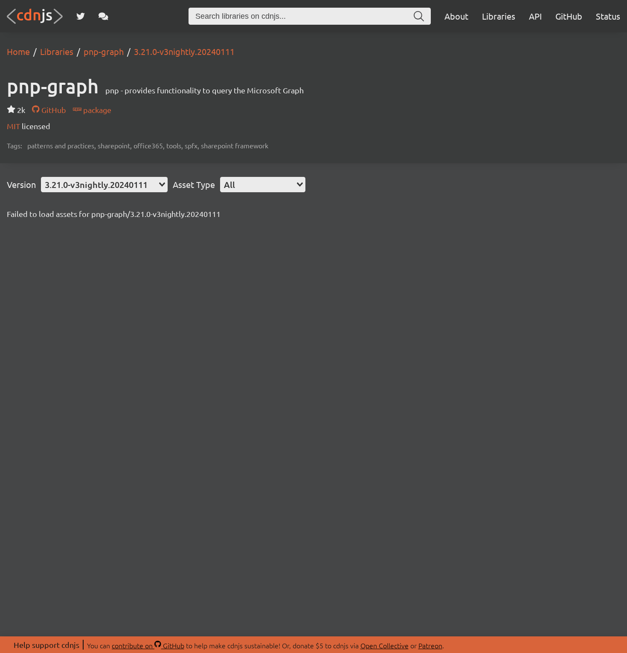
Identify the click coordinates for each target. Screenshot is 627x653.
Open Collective (384, 645)
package (96, 109)
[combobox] (104, 184)
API (535, 16)
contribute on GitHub (148, 645)
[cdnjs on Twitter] (80, 16)
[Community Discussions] (103, 16)
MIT (14, 125)
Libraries (498, 16)
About (456, 16)
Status (608, 16)
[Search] (419, 16)
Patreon (430, 645)
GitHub (568, 16)
